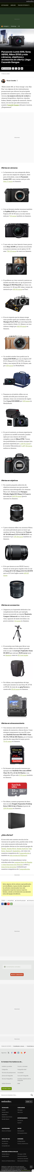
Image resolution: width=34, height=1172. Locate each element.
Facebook (13, 68)
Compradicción (24, 853)
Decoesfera (5, 1143)
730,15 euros (11, 251)
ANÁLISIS (13, 5)
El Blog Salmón (21, 1141)
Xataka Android (22, 849)
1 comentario (7, 68)
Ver (18, 974)
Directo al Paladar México (8, 1161)
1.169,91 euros (24, 444)
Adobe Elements (6, 1083)
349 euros (9, 366)
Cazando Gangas (13, 105)
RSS (21, 1052)
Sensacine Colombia (22, 1158)
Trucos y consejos (22, 1066)
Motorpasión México (22, 1161)
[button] (12, 81)
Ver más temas (6, 1088)
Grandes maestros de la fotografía (24, 1079)
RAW (18, 1083)
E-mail (22, 68)
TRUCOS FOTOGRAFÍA (24, 5)
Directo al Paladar (6, 1131)
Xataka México (5, 1154)
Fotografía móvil (21, 1069)
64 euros (17, 621)
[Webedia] (30, 1)
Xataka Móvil (11, 849)
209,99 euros (16, 496)
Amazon (8, 655)
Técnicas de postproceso (9, 1072)
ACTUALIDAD (4, 5)
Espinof (8, 851)
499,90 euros (17, 289)
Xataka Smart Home (7, 1117)
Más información (25, 1170)
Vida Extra (20, 1112)
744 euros (12, 216)
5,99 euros (22, 775)
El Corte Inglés (23, 655)
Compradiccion (6, 1146)
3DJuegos (20, 1110)
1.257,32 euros (26, 446)
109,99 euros (8, 808)
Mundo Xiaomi (5, 1119)
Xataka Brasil (5, 1156)
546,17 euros (8, 181)
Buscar (31, 1095)
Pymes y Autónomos (22, 1143)
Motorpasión (20, 1131)
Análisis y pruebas (7, 1066)
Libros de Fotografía (7, 1075)
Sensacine (20, 1120)
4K (19, 26)
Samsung (13, 26)
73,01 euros (7, 741)
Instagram (6, 26)
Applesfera (16, 851)
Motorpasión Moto (22, 1133)
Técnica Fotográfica (7, 1079)
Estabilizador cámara (18, 1046)
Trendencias (5, 1141)
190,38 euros (18, 537)
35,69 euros (15, 689)
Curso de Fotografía (22, 1075)
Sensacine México (22, 1156)
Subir (27, 1101)
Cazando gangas (21, 900)
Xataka (3, 849)
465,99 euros (21, 326)
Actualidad (11, 900)
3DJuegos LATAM (21, 1154)
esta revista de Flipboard (18, 855)
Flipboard (19, 68)
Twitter (16, 68)
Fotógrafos (5, 1069)
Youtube (15, 1052)
